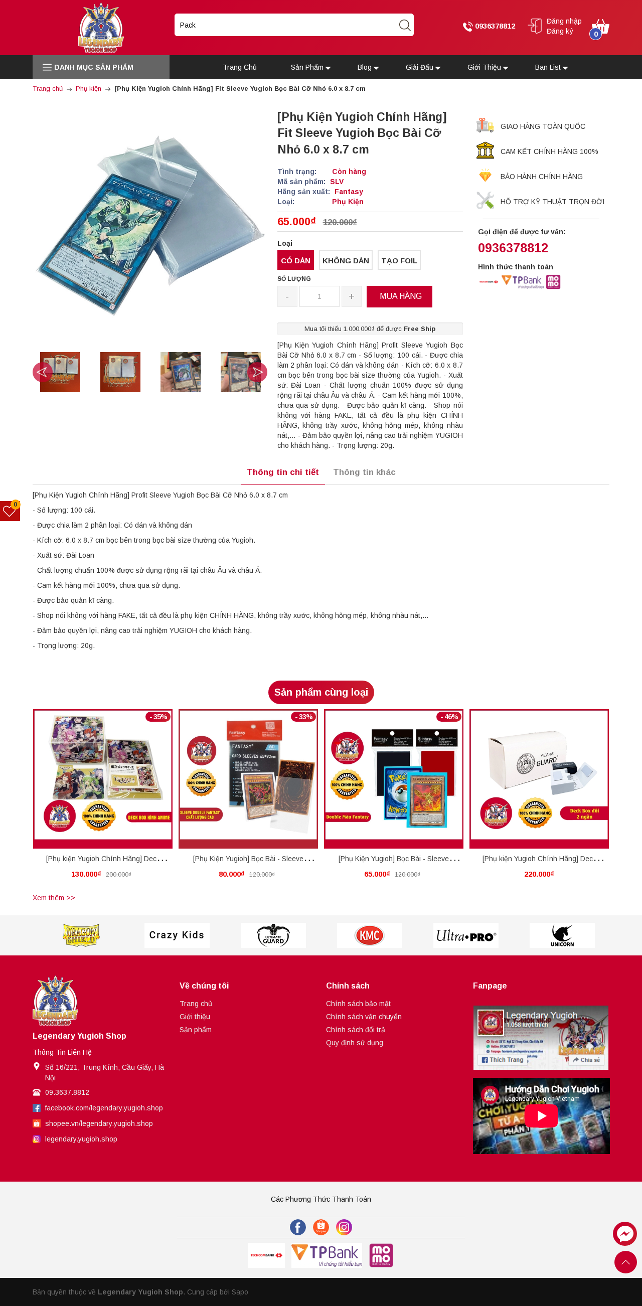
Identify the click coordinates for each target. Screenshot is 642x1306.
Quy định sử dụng (354, 1043)
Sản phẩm (196, 1030)
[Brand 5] (370, 935)
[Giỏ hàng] (600, 26)
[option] (60, 372)
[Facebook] (298, 1227)
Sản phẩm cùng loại (321, 692)
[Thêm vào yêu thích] (95, 778)
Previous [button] (43, 372)
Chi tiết (84, 781)
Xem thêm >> (54, 898)
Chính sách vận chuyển (364, 1017)
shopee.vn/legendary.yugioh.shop (99, 1123)
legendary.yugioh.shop (81, 1139)
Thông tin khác (364, 472)
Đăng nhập (564, 21)
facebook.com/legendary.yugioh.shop (104, 1108)
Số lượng (294, 278)
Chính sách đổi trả (355, 1030)
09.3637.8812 (67, 1092)
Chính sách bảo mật (358, 1004)
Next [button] (257, 372)
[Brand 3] (177, 935)
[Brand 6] (466, 935)
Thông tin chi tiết (283, 472)
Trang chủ (196, 1004)
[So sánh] (113, 778)
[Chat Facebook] (625, 1234)
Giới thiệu (195, 1017)
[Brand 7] (562, 935)
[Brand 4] (273, 935)
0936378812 (494, 26)
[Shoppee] (321, 1227)
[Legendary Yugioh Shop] (101, 27)
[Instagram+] (344, 1227)
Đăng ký (560, 31)
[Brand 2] (81, 935)
